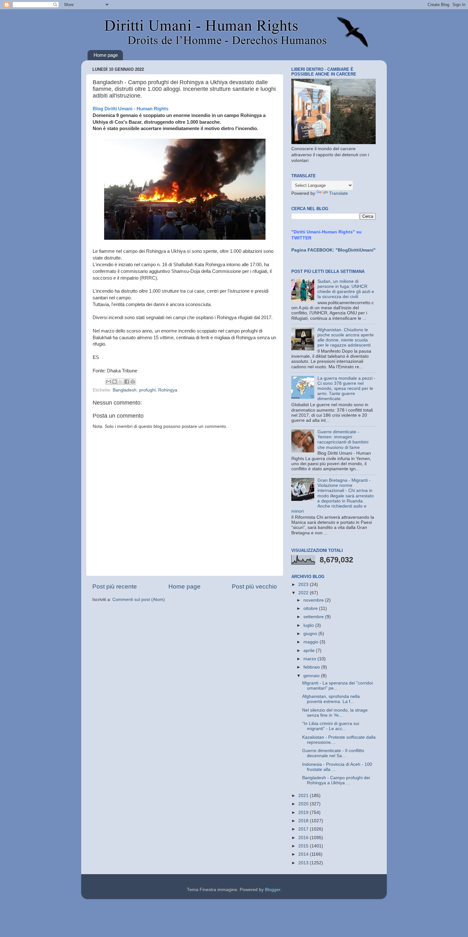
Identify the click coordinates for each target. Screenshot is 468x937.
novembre (314, 600)
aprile (309, 650)
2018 (304, 820)
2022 (304, 592)
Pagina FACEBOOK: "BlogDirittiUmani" (333, 250)
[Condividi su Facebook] (127, 381)
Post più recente (114, 586)
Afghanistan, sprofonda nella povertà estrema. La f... (331, 699)
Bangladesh (125, 390)
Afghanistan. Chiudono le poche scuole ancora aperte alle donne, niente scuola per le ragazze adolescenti (345, 337)
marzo (310, 658)
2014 (304, 854)
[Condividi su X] (120, 381)
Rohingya (167, 390)
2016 (304, 837)
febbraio (312, 667)
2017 (304, 829)
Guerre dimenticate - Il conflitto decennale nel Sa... (333, 753)
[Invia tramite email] (108, 381)
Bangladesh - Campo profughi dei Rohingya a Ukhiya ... (336, 780)
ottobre (311, 608)
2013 (304, 862)
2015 (304, 846)
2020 (304, 804)
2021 (304, 795)
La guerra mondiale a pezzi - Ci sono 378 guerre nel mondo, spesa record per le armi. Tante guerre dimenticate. (346, 388)
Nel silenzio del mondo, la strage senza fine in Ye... (335, 713)
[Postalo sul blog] (114, 381)
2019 (304, 812)
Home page (106, 55)
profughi (147, 390)
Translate (338, 193)
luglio (309, 625)
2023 (304, 584)
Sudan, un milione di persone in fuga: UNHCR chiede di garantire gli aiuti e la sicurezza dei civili (345, 289)
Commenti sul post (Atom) (138, 599)
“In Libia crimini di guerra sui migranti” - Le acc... (330, 726)
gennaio (312, 675)
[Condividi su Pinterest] (133, 381)
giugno (310, 633)
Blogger (272, 889)
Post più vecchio (254, 586)
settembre (314, 616)
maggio (311, 642)
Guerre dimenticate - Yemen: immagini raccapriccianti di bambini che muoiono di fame (342, 439)
